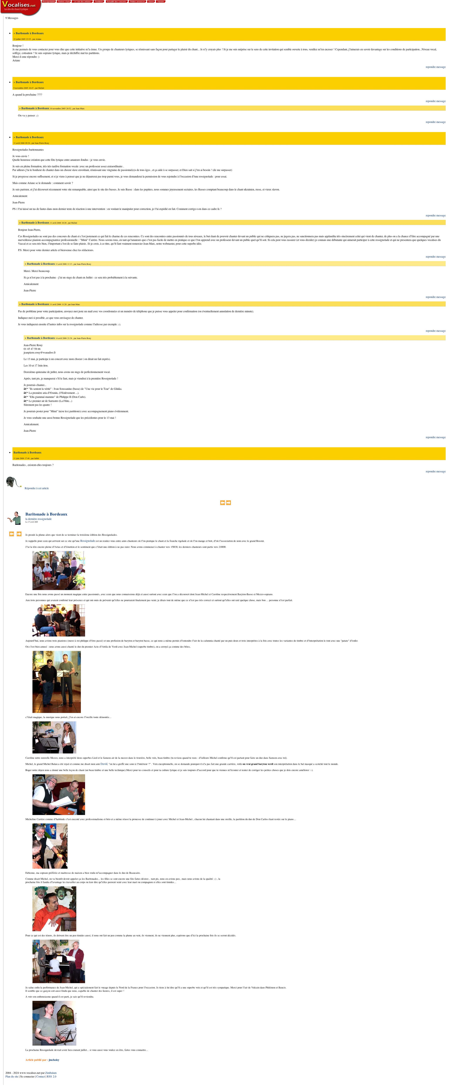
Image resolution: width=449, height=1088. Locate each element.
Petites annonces (137, 2)
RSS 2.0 (51, 1076)
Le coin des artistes (82, 2)
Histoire (161, 2)
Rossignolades (49, 2)
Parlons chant (64, 2)
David (103, 764)
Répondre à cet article (37, 488)
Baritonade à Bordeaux (27, 452)
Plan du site (11, 1076)
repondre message (436, 67)
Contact (40, 1076)
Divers (151, 2)
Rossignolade (87, 541)
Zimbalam (50, 1072)
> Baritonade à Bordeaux (29, 33)
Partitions (99, 2)
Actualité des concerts (116, 2)
